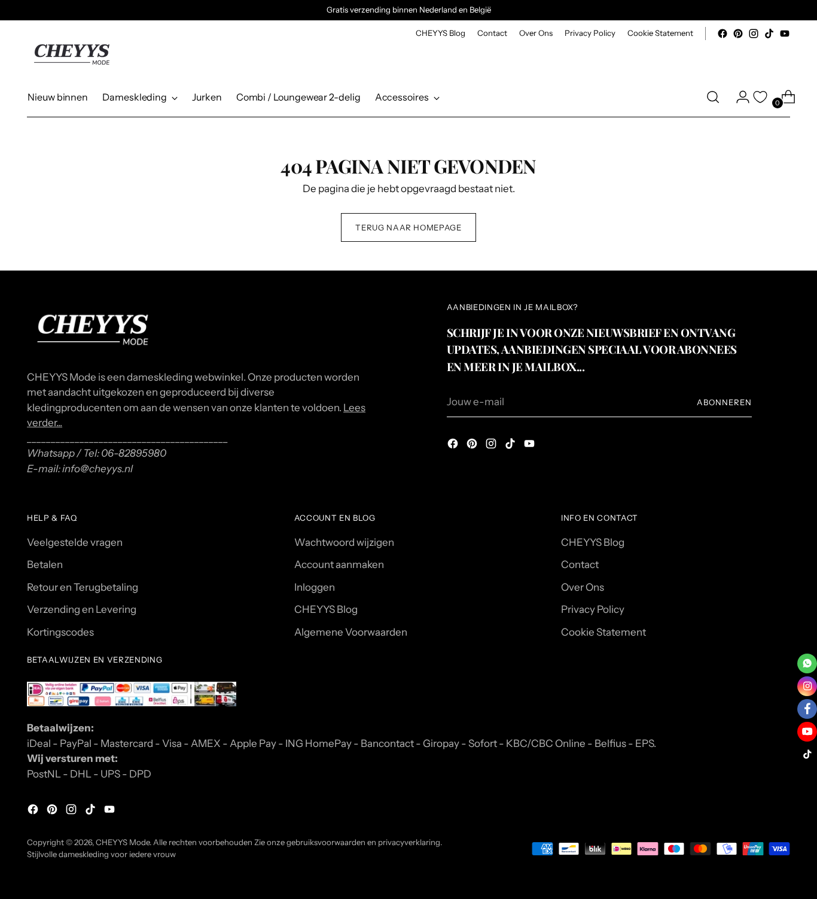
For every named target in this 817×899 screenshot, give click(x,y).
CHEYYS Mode (123, 842)
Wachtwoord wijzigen (344, 542)
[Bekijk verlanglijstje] (760, 97)
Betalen (45, 564)
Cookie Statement (603, 632)
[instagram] (807, 686)
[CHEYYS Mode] (72, 54)
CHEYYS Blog (326, 609)
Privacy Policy (592, 609)
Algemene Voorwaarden (350, 632)
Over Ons (582, 587)
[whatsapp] (807, 663)
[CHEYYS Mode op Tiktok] (769, 33)
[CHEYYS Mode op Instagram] (753, 33)
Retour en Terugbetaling (82, 587)
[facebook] (807, 709)
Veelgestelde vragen (75, 542)
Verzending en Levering (81, 609)
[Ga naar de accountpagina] (738, 97)
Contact (580, 564)
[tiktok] (807, 754)
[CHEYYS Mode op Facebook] (722, 33)
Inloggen (314, 587)
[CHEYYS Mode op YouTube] (784, 33)
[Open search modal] (713, 97)
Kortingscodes (60, 632)
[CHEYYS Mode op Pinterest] (738, 33)
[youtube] (807, 732)
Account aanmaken (339, 564)
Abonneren (724, 402)
